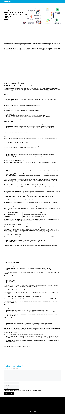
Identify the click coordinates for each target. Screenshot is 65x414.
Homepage (18, 29)
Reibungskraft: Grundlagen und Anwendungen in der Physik (14, 365)
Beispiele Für (7, 1)
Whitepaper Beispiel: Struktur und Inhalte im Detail (13, 366)
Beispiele (5, 19)
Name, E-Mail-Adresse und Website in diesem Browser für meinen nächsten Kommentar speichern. (23, 390)
